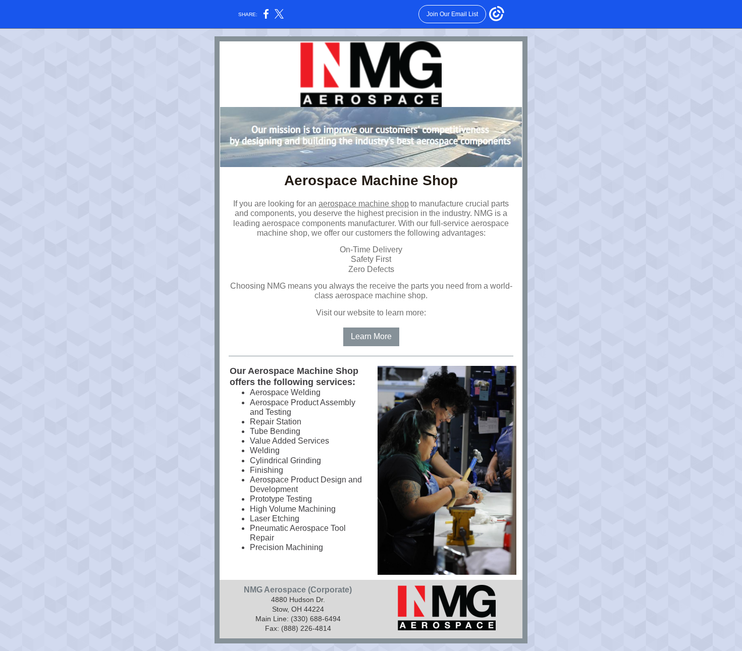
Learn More (371, 336)
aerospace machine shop (364, 203)
